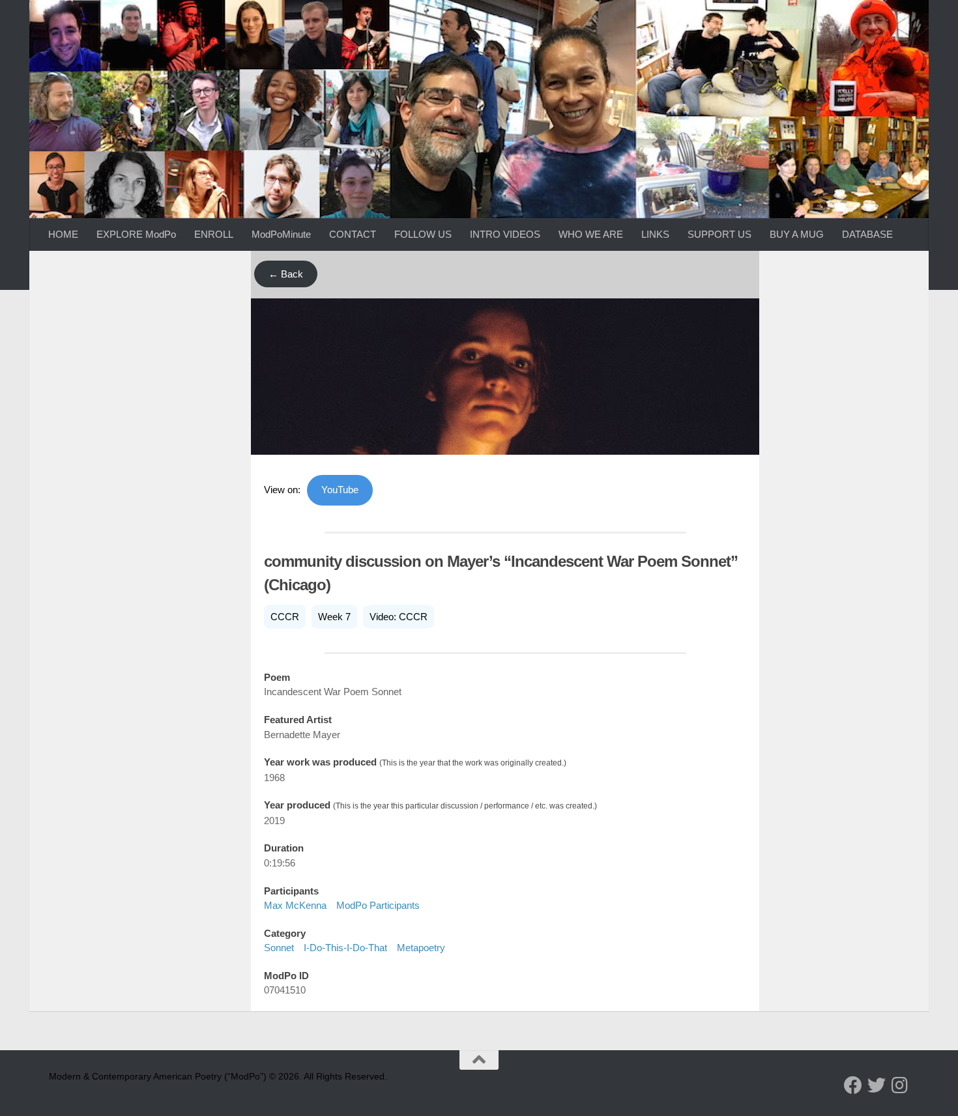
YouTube (339, 489)
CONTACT (352, 234)
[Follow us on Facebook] (853, 1085)
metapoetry (421, 947)
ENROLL (213, 234)
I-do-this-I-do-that (345, 947)
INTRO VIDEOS (505, 234)
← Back (286, 273)
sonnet (279, 947)
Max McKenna (295, 905)
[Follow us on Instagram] (900, 1085)
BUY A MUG (797, 234)
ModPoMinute (281, 234)
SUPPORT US (719, 234)
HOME (63, 234)
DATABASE (867, 234)
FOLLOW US (423, 234)
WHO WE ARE (591, 234)
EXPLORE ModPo (136, 234)
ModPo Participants (378, 905)
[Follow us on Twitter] (876, 1085)
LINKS (655, 234)
